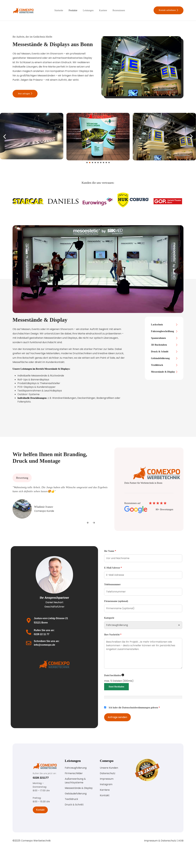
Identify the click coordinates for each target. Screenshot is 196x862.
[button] (5, 137)
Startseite (58, 10)
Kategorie (109, 618)
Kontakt (40, 809)
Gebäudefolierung (76, 793)
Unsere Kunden (109, 768)
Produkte (73, 10)
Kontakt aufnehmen (167, 10)
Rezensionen (119, 10)
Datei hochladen (114, 675)
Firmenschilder (74, 773)
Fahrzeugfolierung (76, 768)
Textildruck (71, 799)
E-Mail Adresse (113, 567)
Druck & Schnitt (74, 804)
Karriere (103, 10)
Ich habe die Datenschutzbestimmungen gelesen (134, 707)
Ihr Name (110, 551)
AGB (180, 840)
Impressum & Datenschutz (160, 840)
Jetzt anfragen (24, 93)
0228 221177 (41, 777)
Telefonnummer (112, 584)
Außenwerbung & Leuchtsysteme (75, 780)
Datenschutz (107, 773)
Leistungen (88, 10)
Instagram (106, 784)
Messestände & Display (79, 788)
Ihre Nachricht (112, 634)
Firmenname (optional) (116, 601)
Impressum (106, 779)
